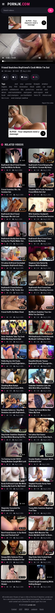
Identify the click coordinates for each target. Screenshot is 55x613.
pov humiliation (26, 95)
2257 (20, 609)
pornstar (28, 84)
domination (23, 87)
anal (16, 84)
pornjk (18, 4)
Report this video (47, 103)
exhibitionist (14, 90)
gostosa (5, 90)
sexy (21, 84)
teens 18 (37, 95)
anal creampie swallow (19, 98)
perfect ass (30, 90)
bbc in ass (5, 98)
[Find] (51, 10)
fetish (32, 87)
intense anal (46, 95)
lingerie (4, 87)
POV (15, 87)
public (38, 87)
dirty (10, 87)
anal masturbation (14, 92)
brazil (49, 87)
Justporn (34, 609)
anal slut (39, 90)
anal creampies (13, 95)
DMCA (27, 609)
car (44, 87)
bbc (22, 90)
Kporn (42, 609)
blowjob (37, 84)
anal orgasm (38, 92)
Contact (14, 609)
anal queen (28, 92)
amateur (45, 84)
